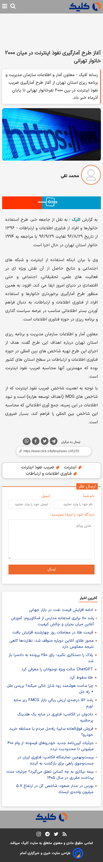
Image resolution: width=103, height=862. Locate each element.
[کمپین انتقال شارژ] (51, 202)
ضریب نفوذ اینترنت (38, 467)
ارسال (52, 569)
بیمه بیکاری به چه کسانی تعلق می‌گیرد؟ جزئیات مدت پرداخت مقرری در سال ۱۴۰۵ (50, 775)
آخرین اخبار (88, 598)
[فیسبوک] (36, 442)
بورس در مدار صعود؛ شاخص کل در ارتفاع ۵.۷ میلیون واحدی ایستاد (54, 789)
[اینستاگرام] (38, 835)
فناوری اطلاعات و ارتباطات (49, 473)
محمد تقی (70, 176)
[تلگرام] (54, 442)
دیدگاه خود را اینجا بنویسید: (72, 514)
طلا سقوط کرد (81, 678)
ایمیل (45, 496)
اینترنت (71, 467)
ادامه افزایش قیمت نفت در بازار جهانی (61, 610)
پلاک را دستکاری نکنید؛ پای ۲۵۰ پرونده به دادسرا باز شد (50, 658)
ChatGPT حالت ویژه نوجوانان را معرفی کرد (57, 669)
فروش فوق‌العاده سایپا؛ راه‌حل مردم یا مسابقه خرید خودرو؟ (51, 732)
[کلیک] (85, 6)
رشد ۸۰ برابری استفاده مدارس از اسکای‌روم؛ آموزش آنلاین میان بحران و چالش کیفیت (52, 621)
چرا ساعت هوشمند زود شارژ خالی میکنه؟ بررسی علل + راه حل (50, 689)
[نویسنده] (91, 176)
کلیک (25, 843)
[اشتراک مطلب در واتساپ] (27, 441)
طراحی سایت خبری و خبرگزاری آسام (45, 853)
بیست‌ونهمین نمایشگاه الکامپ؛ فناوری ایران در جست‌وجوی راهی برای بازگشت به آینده (55, 760)
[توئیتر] (45, 442)
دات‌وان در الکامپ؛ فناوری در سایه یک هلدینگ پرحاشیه (55, 717)
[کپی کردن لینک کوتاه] (51, 451)
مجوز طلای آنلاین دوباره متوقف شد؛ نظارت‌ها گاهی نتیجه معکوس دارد (52, 644)
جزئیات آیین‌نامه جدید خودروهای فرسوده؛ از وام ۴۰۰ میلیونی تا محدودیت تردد (50, 746)
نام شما (89, 496)
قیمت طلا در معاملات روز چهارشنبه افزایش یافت (52, 633)
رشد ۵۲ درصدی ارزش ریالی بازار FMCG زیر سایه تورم (53, 703)
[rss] (65, 835)
